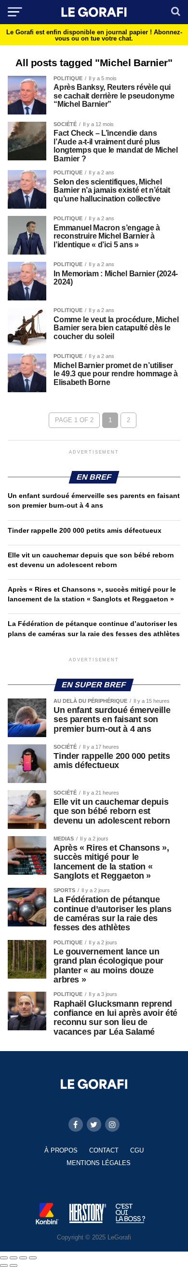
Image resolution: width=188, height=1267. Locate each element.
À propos (61, 1150)
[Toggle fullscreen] (23, 1257)
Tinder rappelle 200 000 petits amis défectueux (84, 530)
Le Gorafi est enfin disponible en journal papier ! (94, 35)
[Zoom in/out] (33, 1257)
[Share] (13, 1257)
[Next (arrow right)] (13, 1265)
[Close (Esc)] (4, 1257)
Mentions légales (99, 1163)
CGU (137, 1150)
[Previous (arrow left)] (4, 1265)
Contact (104, 1150)
